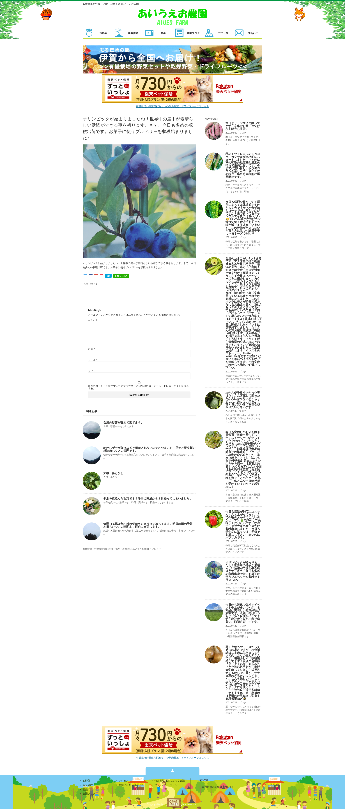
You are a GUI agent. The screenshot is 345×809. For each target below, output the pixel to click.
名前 (91, 349)
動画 (85, 789)
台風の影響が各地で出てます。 (123, 422)
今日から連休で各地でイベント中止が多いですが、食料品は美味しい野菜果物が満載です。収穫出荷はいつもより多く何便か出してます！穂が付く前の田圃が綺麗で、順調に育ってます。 (243, 613)
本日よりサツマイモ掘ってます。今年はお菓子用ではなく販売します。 (243, 126)
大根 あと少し (113, 473)
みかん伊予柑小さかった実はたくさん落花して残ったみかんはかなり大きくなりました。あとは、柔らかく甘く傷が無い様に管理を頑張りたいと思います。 (243, 400)
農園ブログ (89, 793)
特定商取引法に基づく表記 (170, 780)
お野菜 (86, 780)
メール (92, 360)
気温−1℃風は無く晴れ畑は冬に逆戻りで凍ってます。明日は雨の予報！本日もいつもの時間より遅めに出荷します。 (149, 525)
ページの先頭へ (172, 771)
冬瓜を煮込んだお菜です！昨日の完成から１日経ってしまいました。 (147, 498)
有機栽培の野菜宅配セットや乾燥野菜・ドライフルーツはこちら (172, 106)
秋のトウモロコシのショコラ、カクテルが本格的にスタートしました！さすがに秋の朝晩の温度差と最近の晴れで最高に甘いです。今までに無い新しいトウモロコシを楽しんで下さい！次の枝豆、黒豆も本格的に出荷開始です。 (243, 165)
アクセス (124, 780)
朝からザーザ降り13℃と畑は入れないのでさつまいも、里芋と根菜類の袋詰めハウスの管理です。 (149, 449)
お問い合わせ (126, 784)
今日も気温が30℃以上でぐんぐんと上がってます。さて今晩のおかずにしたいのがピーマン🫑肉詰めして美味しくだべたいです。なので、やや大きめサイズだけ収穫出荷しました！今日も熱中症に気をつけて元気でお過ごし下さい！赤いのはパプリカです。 (243, 524)
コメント (93, 319)
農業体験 (88, 784)
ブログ (242, 133)
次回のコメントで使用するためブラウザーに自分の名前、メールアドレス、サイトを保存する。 (138, 387)
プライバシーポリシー (167, 784)
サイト (92, 371)
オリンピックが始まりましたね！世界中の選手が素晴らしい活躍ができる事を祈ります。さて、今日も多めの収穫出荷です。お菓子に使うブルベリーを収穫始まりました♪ (243, 571)
